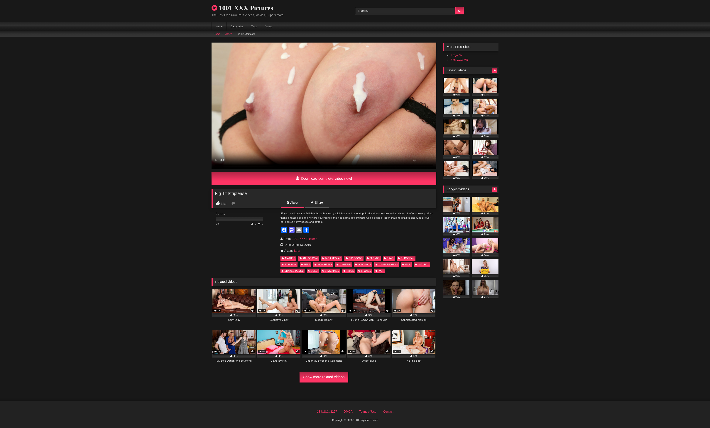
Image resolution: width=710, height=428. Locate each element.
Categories (237, 26)
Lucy (297, 250)
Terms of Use (367, 411)
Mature (228, 34)
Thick (350, 270)
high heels (324, 264)
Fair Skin (290, 264)
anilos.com (310, 258)
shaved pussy (294, 270)
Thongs (366, 270)
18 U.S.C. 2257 (327, 411)
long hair (364, 264)
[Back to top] (698, 417)
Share (318, 202)
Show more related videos (324, 377)
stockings (332, 270)
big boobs (355, 258)
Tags (254, 26)
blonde (374, 258)
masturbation (388, 264)
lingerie (345, 264)
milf (407, 264)
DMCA (348, 411)
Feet (307, 264)
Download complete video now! (326, 178)
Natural (423, 264)
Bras (390, 258)
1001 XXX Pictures (245, 8)
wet (381, 270)
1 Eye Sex (457, 55)
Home (219, 26)
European (407, 258)
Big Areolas (333, 258)
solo (314, 270)
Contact (388, 411)
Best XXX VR (459, 59)
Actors (268, 26)
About (294, 202)
